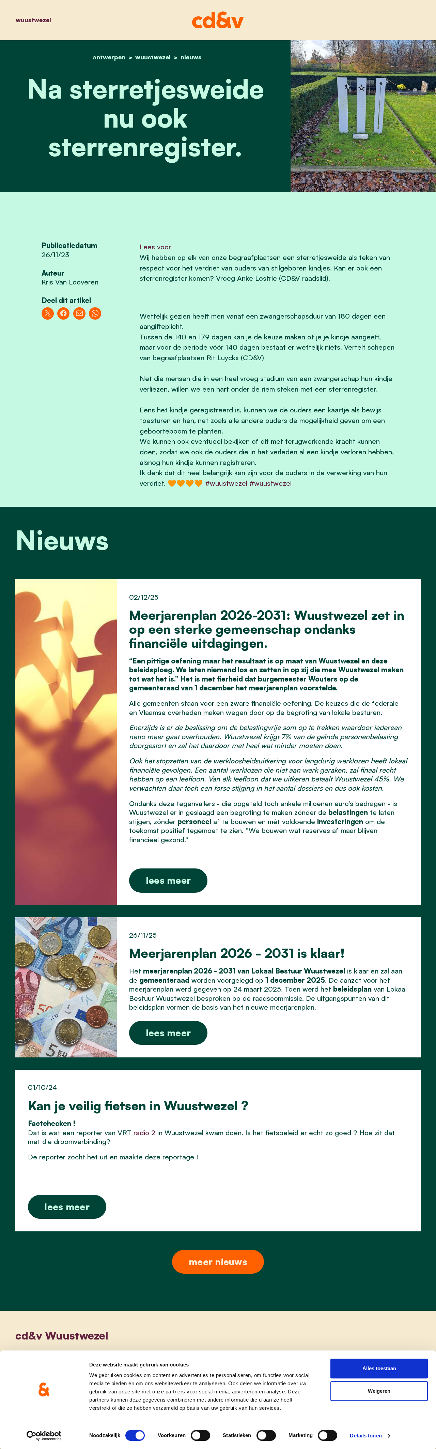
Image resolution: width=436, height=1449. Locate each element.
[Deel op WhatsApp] (95, 313)
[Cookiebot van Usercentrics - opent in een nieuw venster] (44, 1436)
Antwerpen (109, 57)
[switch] (200, 1435)
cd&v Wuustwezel (61, 1335)
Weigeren (379, 1391)
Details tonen (366, 1435)
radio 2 (144, 1132)
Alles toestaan (379, 1368)
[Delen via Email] (79, 313)
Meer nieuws (218, 1262)
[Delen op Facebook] (63, 313)
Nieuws (191, 57)
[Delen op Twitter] (48, 313)
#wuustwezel (226, 483)
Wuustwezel (33, 20)
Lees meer (168, 880)
